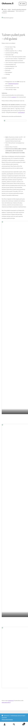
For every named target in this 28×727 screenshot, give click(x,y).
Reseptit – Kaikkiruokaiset (9, 11)
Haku (14, 724)
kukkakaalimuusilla (13, 83)
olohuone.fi (11, 700)
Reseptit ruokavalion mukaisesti (19, 9)
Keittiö (9, 9)
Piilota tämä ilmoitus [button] (7, 719)
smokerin (13, 97)
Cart (21, 723)
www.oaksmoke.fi (6, 702)
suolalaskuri (21, 112)
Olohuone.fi (7, 3)
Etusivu (5, 9)
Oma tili (4, 724)
